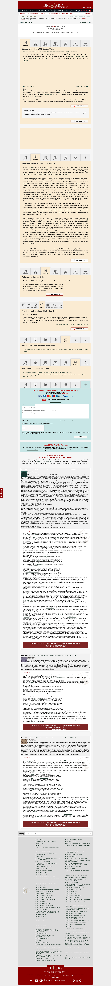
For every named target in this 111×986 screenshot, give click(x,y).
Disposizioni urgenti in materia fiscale (76, 935)
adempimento (40, 560)
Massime (55, 45)
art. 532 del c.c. (49, 624)
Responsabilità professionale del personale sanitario (74, 852)
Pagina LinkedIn (80, 980)
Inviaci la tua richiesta (32, 450)
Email (23, 404)
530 (32, 167)
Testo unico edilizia (70, 893)
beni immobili (84, 799)
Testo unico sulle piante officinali (75, 915)
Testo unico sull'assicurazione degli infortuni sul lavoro (75, 902)
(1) (67, 54)
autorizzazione (44, 778)
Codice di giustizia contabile (43, 893)
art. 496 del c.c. (62, 614)
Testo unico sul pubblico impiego (74, 887)
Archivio (72, 975)
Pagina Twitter (77, 980)
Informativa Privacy (55, 975)
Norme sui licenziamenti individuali (45, 958)
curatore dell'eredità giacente (45, 58)
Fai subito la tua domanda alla (55, 645)
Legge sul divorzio (40, 927)
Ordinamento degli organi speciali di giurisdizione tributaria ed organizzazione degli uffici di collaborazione (77, 945)
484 (83, 56)
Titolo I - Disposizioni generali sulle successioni (55, 51)
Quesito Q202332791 (71, 737)
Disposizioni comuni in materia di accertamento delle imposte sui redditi (76, 929)
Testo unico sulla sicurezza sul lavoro (76, 911)
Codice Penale (43, 13)
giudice (52, 677)
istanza (35, 534)
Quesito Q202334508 (71, 470)
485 (43, 94)
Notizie (65, 45)
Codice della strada (41, 868)
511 (44, 772)
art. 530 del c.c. (60, 677)
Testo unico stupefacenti (72, 897)
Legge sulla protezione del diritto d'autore (77, 843)
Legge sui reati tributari (72, 882)
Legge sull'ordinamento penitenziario (75, 877)
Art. (27, 22)
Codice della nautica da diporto (44, 895)
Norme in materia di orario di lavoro (45, 960)
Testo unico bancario (71, 891)
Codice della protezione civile (44, 905)
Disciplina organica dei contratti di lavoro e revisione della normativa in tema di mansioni (48, 945)
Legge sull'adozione (41, 933)
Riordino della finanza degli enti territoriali (77, 950)
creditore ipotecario (37, 699)
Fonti (27, 18)
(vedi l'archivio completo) (55, 402)
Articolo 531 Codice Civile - (49, 470)
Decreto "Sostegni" (40, 921)
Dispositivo (25, 159)
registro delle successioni (29, 600)
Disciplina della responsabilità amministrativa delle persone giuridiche (76, 864)
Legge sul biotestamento (42, 938)
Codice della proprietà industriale (45, 897)
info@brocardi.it (47, 975)
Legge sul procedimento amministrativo (76, 858)
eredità (45, 538)
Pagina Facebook (74, 980)
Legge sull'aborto (40, 914)
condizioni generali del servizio (44, 420)
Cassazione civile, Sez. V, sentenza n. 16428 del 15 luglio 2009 (72, 324)
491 (77, 101)
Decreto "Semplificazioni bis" (43, 919)
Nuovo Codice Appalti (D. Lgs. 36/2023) (45, 841)
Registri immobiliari (55, 808)
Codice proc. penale (54, 13)
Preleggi (38, 845)
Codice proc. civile (33, 13)
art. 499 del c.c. (30, 774)
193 (45, 169)
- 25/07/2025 (47, 372)
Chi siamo (68, 975)
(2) (27, 60)
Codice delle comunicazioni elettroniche (47, 889)
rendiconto (26, 617)
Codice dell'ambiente (41, 887)
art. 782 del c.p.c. (71, 617)
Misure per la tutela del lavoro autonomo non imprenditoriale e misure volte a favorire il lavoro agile (48, 952)
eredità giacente (38, 564)
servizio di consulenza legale (45, 461)
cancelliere (77, 599)
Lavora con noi (55, 977)
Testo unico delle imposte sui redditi (75, 922)
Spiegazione (35, 45)
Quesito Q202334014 (71, 655)
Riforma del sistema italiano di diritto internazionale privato (75, 880)
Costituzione (65, 13)
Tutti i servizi (87, 13)
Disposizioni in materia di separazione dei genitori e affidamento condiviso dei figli (47, 912)
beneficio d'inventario (74, 56)
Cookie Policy (62, 975)
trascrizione (46, 808)
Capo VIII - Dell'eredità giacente (71, 51)
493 (48, 94)
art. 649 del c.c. (35, 811)
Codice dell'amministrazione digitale (45, 899)
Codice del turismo (40, 885)
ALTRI (71, 13)
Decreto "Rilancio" (40, 923)
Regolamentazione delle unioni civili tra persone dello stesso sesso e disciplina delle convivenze (47, 930)
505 (54, 94)
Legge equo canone (70, 856)
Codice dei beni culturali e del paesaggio (47, 879)
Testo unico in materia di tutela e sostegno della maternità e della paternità (77, 885)
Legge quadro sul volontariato (74, 866)
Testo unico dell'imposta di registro (75, 924)
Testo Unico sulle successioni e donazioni (77, 920)
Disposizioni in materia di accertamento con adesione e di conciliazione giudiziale (77, 938)
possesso (58, 537)
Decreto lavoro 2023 (41, 916)
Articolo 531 (28, 19)
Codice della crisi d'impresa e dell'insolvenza (48, 907)
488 (46, 94)
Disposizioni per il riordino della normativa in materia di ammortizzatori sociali (48, 956)
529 (29, 167)
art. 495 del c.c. (68, 814)
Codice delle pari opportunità (44, 891)
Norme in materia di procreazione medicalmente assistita (44, 936)
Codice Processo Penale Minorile (44, 866)
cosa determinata (41, 816)
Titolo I (64, 18)
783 (50, 194)
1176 (27, 101)
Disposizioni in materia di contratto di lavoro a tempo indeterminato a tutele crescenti (48, 948)
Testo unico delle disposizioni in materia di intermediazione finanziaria (77, 909)
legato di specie (34, 789)
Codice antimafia (40, 901)
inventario (45, 556)
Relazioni (45, 45)
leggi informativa (70, 420)
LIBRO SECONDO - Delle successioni (39, 51)
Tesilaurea (76, 45)
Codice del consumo (41, 874)
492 (36, 96)
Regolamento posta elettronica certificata (77, 952)
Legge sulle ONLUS (70, 868)
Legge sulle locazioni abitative (74, 854)
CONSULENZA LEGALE (83, 16)
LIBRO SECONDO (44, 18)
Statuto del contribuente (72, 948)
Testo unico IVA (69, 926)
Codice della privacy (41, 872)
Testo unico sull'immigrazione (73, 895)
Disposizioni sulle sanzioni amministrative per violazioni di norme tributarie (77, 941)
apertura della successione (31, 572)
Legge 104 (38, 940)
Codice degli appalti (41, 909)
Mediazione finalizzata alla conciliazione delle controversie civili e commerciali (76, 874)
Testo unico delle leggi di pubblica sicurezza (78, 899)
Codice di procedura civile (42, 851)
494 (51, 94)
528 (65, 760)
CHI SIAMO (73, 16)
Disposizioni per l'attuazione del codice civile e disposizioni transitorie (48, 848)
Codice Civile (23, 13)
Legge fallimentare (70, 841)
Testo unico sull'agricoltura (73, 913)
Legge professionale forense (73, 839)
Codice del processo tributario (44, 870)
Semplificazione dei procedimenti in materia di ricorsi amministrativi (77, 861)
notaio (34, 537)
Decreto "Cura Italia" (41, 925)
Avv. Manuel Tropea (60, 972)
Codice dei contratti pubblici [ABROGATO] (46, 881)
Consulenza (85, 45)
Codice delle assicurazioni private (45, 877)
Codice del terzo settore (42, 903)
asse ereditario (50, 608)
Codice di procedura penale (43, 861)
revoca (29, 534)
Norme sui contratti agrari (72, 849)
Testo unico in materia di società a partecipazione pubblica (74, 918)
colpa (24, 60)
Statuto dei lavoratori (41, 942)
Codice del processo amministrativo (45, 883)
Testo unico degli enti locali (73, 889)
